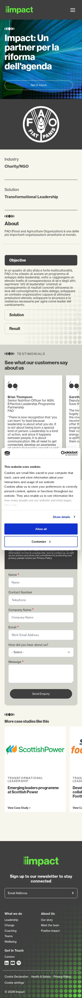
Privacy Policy (62, 976)
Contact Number (20, 592)
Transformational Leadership (31, 196)
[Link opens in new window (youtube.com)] (13, 963)
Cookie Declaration (16, 976)
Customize (39, 541)
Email (12, 627)
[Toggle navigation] (72, 10)
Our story (47, 919)
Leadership (11, 919)
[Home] (11, 10)
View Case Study (18, 808)
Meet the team (50, 925)
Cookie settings (14, 982)
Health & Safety (41, 976)
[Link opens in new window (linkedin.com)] (7, 963)
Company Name (19, 610)
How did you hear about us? (28, 645)
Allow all (41, 529)
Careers (9, 956)
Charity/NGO (17, 166)
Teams (9, 936)
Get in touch (39, 85)
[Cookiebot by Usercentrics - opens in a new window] (61, 453)
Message (14, 662)
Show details (61, 516)
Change (9, 925)
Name (12, 575)
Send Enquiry (41, 693)
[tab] (41, 260)
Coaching (10, 930)
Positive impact (50, 930)
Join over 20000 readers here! (73, 893)
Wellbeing (10, 941)
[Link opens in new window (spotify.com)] (19, 963)
